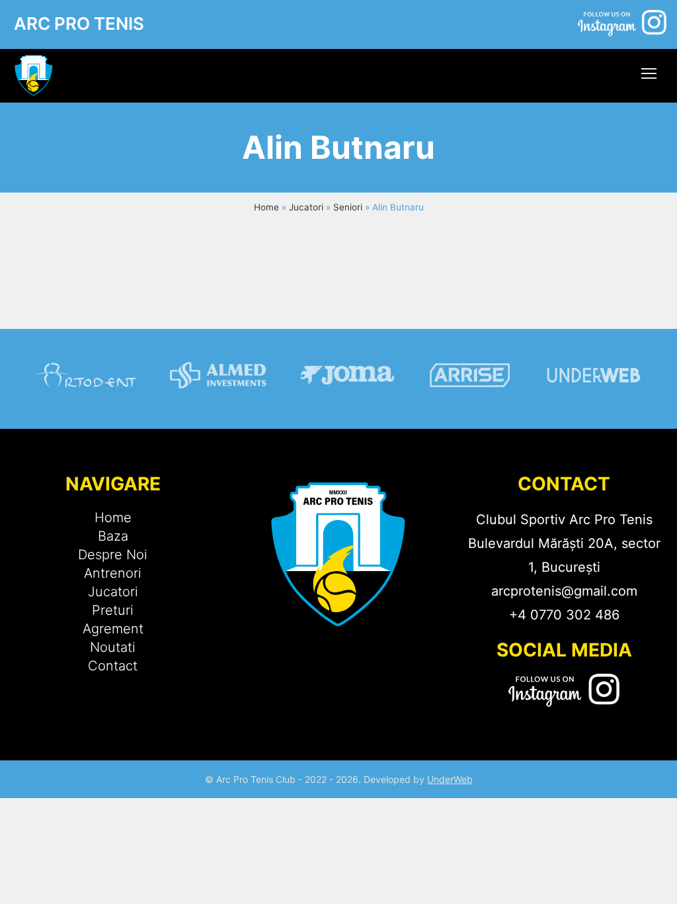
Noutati (113, 647)
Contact (113, 666)
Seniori (347, 207)
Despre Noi (112, 555)
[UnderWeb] (593, 404)
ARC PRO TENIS (79, 23)
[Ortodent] (86, 404)
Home (266, 207)
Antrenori (112, 573)
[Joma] (348, 404)
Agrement (113, 629)
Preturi (113, 610)
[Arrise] (470, 404)
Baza (113, 536)
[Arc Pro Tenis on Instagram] (622, 27)
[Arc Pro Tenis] (34, 76)
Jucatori (306, 207)
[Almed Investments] (218, 404)
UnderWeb (450, 779)
